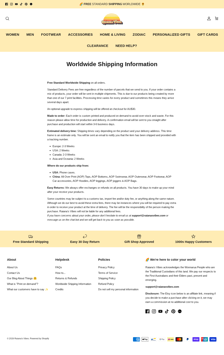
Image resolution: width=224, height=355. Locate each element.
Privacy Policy (106, 267)
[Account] (208, 18)
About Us (12, 267)
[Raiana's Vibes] (112, 18)
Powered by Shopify (39, 338)
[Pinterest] (26, 4)
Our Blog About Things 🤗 (22, 278)
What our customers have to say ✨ (27, 289)
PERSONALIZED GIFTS (171, 34)
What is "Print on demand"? (22, 283)
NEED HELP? (126, 46)
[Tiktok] (21, 4)
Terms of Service (108, 272)
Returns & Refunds (66, 278)
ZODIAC (139, 34)
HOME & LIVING (112, 34)
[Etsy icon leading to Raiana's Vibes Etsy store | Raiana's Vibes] (180, 311)
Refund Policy (106, 283)
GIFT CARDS (207, 34)
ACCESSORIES (80, 34)
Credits (59, 289)
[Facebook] (6, 4)
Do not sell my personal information (118, 289)
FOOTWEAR (51, 34)
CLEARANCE (97, 46)
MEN (30, 34)
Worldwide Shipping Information (73, 283)
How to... (60, 272)
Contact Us (13, 272)
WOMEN (12, 34)
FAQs (58, 267)
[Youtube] (16, 4)
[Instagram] (11, 4)
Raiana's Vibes (22, 338)
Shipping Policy (107, 278)
